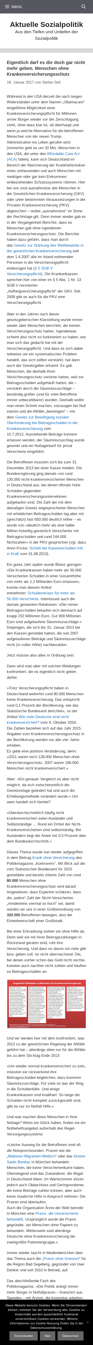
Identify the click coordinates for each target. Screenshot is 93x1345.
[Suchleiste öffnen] (83, 6)
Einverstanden (23, 1336)
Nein (48, 1336)
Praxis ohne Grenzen (61, 1259)
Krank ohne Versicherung (53, 858)
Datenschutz (70, 1336)
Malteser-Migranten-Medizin (31, 1156)
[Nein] (87, 1322)
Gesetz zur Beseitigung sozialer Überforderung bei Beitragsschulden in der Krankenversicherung (42, 423)
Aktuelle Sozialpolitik (46, 24)
